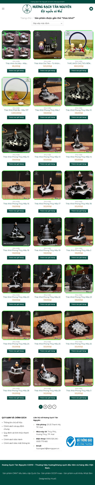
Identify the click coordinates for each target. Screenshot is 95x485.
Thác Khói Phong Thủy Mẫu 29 (47, 391)
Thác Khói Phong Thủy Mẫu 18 (79, 204)
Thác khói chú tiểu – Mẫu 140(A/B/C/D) (16, 63)
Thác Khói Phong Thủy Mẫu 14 (79, 157)
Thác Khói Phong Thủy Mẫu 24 (16, 344)
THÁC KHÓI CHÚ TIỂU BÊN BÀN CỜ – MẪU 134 (78, 63)
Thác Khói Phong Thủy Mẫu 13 (47, 157)
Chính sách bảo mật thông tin (17, 443)
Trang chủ (25, 18)
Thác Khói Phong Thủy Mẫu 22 (47, 297)
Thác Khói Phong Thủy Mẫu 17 (47, 204)
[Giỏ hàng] (91, 9)
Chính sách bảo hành (13, 439)
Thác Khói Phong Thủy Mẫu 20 (16, 297)
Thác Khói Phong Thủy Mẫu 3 (78, 391)
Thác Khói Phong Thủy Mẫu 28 (16, 391)
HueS (53, 479)
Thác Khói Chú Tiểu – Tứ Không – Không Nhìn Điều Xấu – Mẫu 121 (47, 63)
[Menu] (3, 9)
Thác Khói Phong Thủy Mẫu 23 (79, 297)
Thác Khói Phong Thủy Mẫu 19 (16, 250)
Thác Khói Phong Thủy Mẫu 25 (47, 344)
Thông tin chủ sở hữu (13, 422)
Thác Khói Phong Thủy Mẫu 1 (47, 110)
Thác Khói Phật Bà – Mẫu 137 (16, 110)
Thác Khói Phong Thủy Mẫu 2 (78, 250)
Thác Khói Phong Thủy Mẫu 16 (16, 204)
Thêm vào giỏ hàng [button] (16, 70)
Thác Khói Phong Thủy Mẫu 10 (79, 110)
